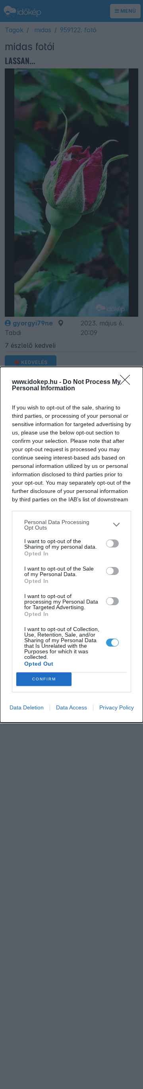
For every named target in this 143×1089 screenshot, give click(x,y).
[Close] (127, 382)
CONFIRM (44, 679)
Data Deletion (27, 707)
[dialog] (71, 545)
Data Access (71, 707)
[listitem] (71, 524)
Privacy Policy (116, 707)
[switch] (112, 543)
